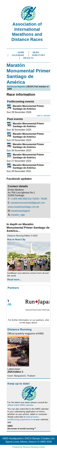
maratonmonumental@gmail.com (28, 202)
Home (21, 52)
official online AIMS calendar (20, 405)
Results (28, 58)
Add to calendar (43, 115)
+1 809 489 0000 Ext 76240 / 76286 (28, 198)
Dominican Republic (16, 87)
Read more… (14, 279)
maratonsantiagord (20, 211)
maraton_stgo (18, 215)
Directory (38, 55)
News (36, 52)
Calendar (18, 55)
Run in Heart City (16, 239)
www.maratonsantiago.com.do (23, 207)
